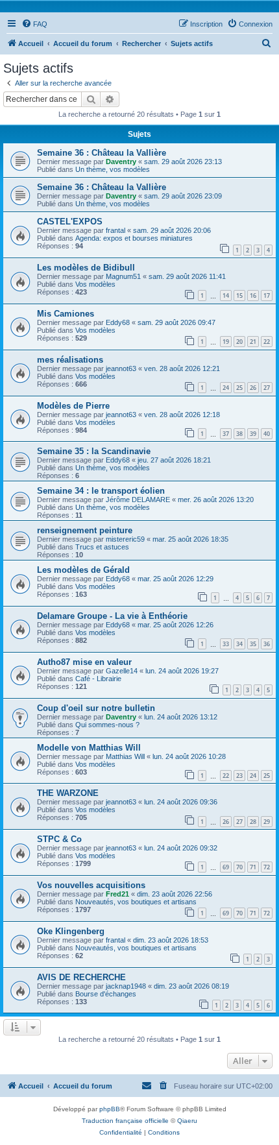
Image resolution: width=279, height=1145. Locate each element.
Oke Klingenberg (70, 931)
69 (226, 867)
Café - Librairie (98, 678)
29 (266, 821)
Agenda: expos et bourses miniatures (134, 238)
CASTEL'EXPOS (70, 221)
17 (266, 295)
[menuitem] (34, 24)
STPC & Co (59, 839)
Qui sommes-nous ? (107, 725)
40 (266, 433)
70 (239, 867)
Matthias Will (125, 756)
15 (239, 295)
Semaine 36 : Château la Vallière (101, 153)
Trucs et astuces (102, 547)
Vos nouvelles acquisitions (91, 885)
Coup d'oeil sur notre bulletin (96, 708)
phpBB (109, 1109)
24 (226, 387)
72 (266, 867)
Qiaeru (187, 1120)
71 (253, 867)
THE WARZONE (68, 793)
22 (266, 341)
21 (253, 341)
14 (226, 295)
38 (239, 433)
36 (266, 644)
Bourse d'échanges (105, 994)
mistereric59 (125, 539)
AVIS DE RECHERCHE (81, 977)
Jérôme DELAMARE (138, 499)
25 (239, 387)
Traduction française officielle (125, 1120)
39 (253, 433)
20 (239, 341)
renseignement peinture (84, 530)
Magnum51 (123, 276)
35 (253, 644)
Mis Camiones (65, 314)
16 (253, 295)
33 (226, 644)
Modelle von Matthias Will (89, 748)
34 (239, 644)
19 (226, 341)
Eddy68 (118, 322)
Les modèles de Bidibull (86, 267)
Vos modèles (95, 284)
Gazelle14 (122, 671)
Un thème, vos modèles (112, 169)
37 (226, 433)
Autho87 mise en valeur (84, 662)
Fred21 (117, 894)
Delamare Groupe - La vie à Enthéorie (112, 616)
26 (253, 387)
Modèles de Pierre (73, 406)
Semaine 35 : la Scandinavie (94, 451)
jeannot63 (121, 368)
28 (253, 821)
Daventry (121, 161)
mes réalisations (70, 360)
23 (239, 775)
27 (266, 387)
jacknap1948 (126, 986)
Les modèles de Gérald (83, 570)
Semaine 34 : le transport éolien (101, 491)
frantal (115, 230)
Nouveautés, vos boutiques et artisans (136, 902)
